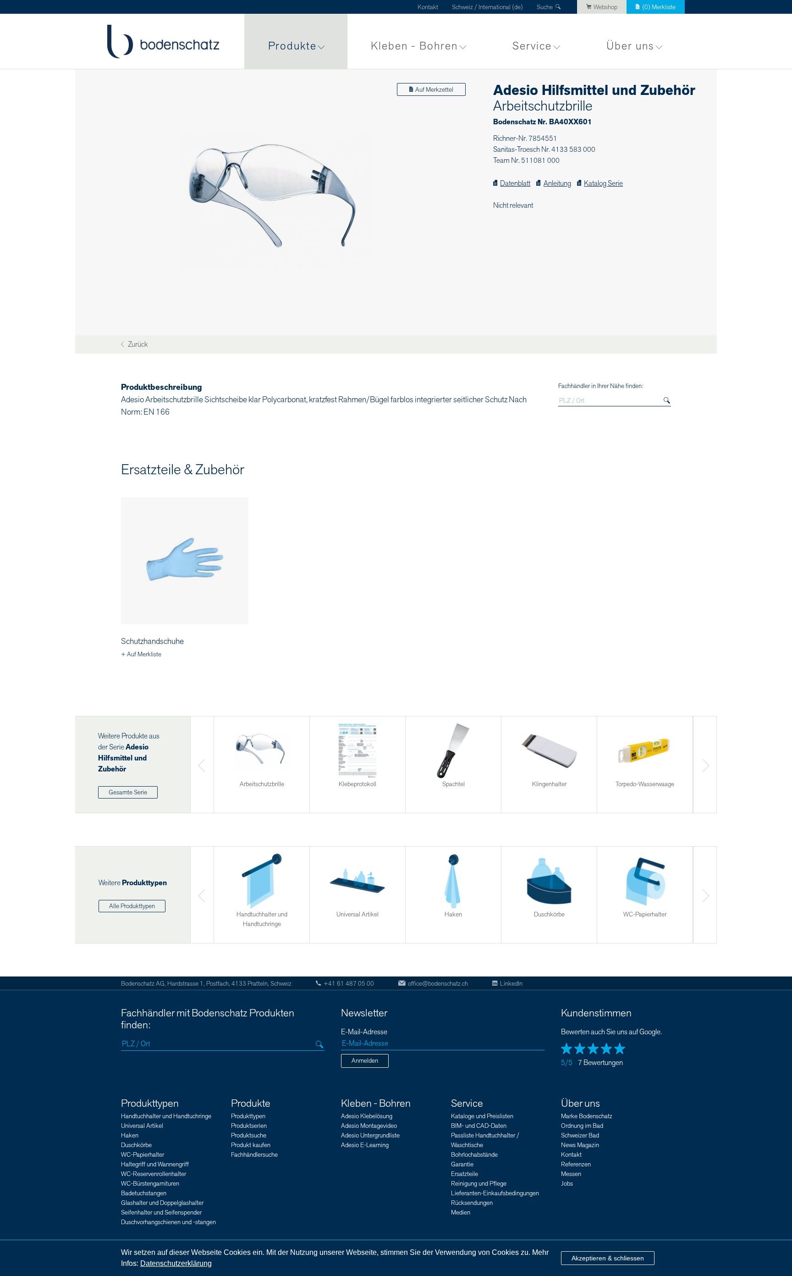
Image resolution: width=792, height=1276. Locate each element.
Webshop (605, 7)
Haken (129, 1135)
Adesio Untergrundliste (370, 1135)
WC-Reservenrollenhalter (153, 1174)
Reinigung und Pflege (478, 1183)
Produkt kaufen (250, 1145)
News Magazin (580, 1145)
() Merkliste (659, 7)
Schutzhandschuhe (152, 641)
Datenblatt (515, 184)
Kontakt (428, 7)
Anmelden (365, 1060)
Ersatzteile (464, 1174)
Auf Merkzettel (434, 89)
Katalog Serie (603, 184)
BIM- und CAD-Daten (478, 1125)
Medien (460, 1212)
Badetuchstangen (143, 1193)
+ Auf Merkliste (141, 654)
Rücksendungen (472, 1202)
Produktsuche (248, 1135)
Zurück (137, 345)
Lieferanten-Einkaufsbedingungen (495, 1193)
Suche (545, 7)
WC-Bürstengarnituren (150, 1183)
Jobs (567, 1183)
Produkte (292, 46)
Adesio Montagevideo (369, 1125)
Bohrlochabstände (474, 1154)
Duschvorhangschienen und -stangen (168, 1222)
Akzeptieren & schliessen (608, 1258)
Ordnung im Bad (582, 1125)
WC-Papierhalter (142, 1154)
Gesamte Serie (128, 792)
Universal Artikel (142, 1125)
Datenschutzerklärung (176, 1263)
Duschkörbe (136, 1145)
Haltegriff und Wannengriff (155, 1164)
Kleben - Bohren (414, 46)
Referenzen (576, 1164)
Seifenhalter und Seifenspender (161, 1212)
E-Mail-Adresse (364, 1032)
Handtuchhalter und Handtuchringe (166, 1116)
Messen (571, 1174)
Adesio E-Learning (365, 1145)
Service (532, 46)
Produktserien (249, 1125)
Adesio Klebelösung (366, 1116)
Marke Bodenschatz (586, 1116)
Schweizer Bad (580, 1135)
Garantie (462, 1164)
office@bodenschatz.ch (438, 983)
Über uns (630, 46)
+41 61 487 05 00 (349, 983)
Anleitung (557, 184)
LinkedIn (511, 983)
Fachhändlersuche (254, 1154)
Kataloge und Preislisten (482, 1116)
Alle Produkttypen (132, 906)
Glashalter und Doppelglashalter (162, 1202)
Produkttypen (150, 1103)
